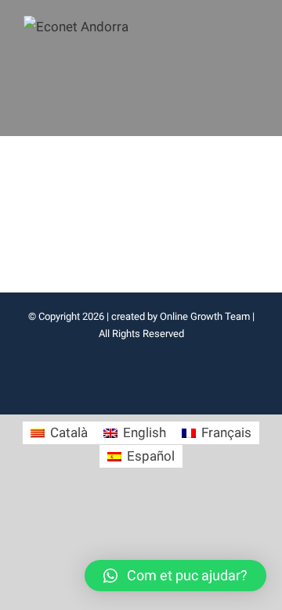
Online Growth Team (205, 316)
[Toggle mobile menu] (252, 25)
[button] (175, 575)
